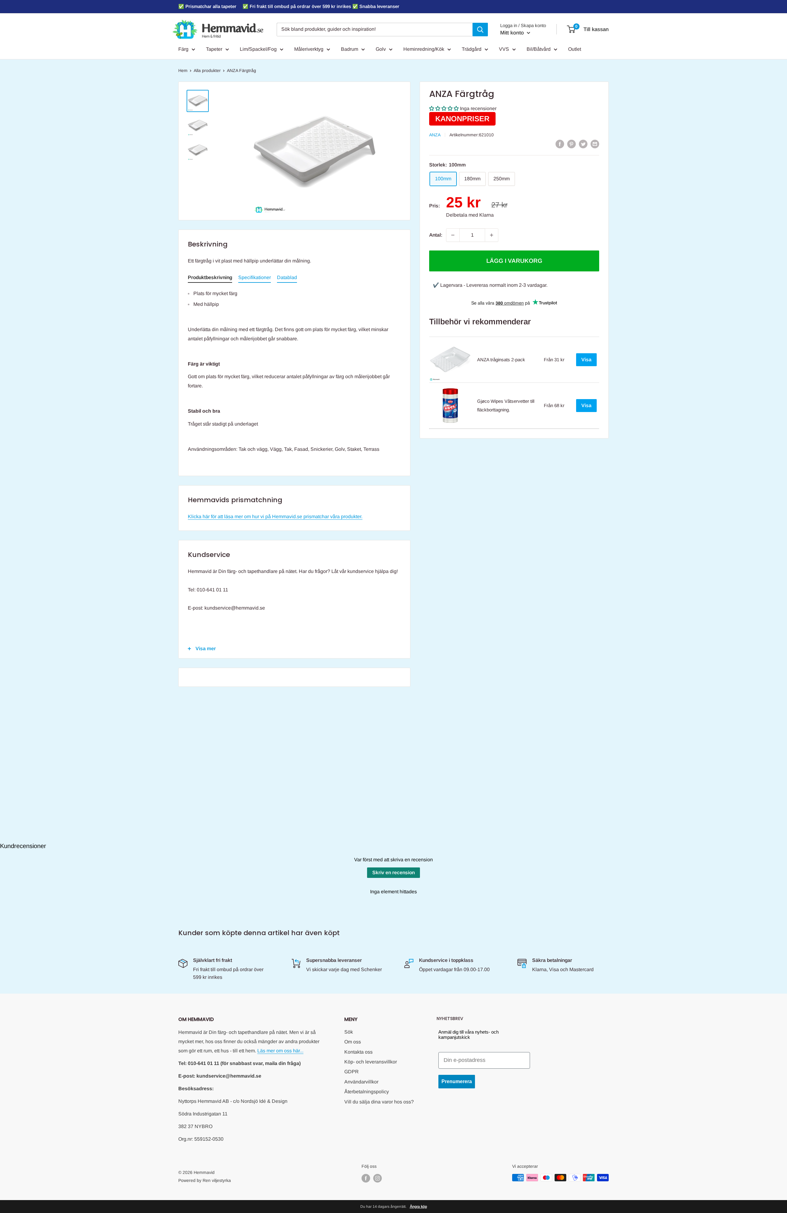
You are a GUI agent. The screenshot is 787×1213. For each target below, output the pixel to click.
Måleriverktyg (308, 49)
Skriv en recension (393, 872)
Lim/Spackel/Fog (258, 49)
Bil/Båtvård (539, 49)
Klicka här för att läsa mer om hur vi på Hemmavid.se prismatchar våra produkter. (275, 516)
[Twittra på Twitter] (583, 143)
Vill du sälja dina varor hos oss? (379, 1101)
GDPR (351, 1071)
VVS (504, 49)
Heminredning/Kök (423, 49)
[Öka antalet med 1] (491, 235)
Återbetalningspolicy (366, 1091)
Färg (183, 49)
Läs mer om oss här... (280, 1050)
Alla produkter (207, 70)
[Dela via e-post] (595, 143)
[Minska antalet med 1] (452, 235)
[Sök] (480, 29)
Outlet (574, 49)
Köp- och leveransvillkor (370, 1061)
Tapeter (214, 49)
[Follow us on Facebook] (366, 1178)
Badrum (349, 49)
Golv (381, 49)
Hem (183, 70)
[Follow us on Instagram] (377, 1178)
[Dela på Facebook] (560, 143)
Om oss (352, 1041)
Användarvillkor (361, 1081)
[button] (444, 108)
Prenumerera (456, 1081)
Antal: (435, 235)
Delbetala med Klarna (470, 215)
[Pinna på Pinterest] (571, 143)
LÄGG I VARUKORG (514, 261)
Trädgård (471, 49)
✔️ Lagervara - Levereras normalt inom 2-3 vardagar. (490, 285)
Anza (435, 134)
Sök (348, 1032)
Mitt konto (512, 33)
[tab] (210, 279)
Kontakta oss (358, 1052)
